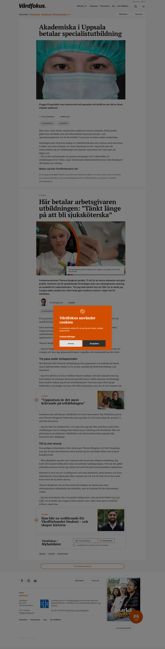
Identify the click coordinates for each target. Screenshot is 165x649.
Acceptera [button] (94, 343)
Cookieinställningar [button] (67, 336)
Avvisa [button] (71, 343)
